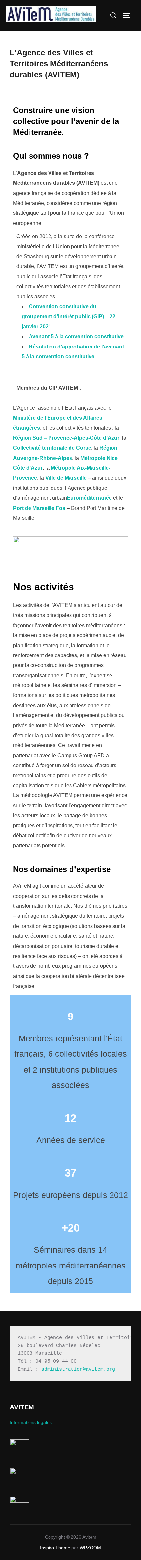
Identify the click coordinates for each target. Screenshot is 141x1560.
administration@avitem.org (78, 1369)
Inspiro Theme (55, 1547)
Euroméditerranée (89, 498)
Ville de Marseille (66, 478)
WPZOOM (90, 1547)
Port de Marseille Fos (39, 508)
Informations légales (31, 1422)
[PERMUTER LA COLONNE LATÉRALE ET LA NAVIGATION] (128, 15)
